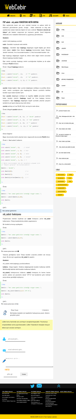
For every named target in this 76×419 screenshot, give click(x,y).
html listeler (4, 399)
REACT (67, 16)
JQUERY (60, 195)
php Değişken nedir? (35, 393)
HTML (24, 16)
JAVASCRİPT (55, 16)
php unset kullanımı (35, 395)
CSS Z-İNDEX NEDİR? (22, 402)
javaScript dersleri (62, 184)
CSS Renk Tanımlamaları (22, 398)
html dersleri (61, 174)
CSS (34, 16)
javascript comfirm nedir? (51, 393)
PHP (44, 16)
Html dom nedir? (20, 396)
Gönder (24, 374)
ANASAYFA (12, 16)
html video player (6, 395)
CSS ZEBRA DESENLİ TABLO (23, 400)
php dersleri (61, 181)
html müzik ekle (5, 393)
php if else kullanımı (35, 400)
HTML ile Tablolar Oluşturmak (8, 401)
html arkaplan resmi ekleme (8, 397)
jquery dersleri (61, 191)
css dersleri (61, 178)
